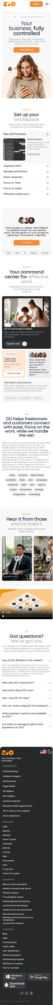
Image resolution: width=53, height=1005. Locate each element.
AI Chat (6, 852)
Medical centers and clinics (17, 888)
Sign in (36, 4)
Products (8, 822)
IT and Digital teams (13, 897)
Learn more (33, 154)
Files (5, 865)
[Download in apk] (14, 985)
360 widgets (9, 796)
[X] (26, 993)
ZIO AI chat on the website (16, 811)
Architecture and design (15, 905)
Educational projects (13, 914)
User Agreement (11, 951)
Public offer (9, 947)
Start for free (14, 373)
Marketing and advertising (16, 901)
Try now (26, 243)
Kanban (6, 835)
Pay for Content (11, 968)
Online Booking (10, 771)
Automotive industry (13, 923)
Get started (26, 50)
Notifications (9, 781)
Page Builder (9, 786)
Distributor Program (13, 964)
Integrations (10, 766)
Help (5, 938)
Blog (5, 934)
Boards (6, 848)
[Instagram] (31, 993)
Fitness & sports (11, 893)
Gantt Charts (9, 839)
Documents (8, 861)
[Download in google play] (38, 977)
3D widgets (8, 791)
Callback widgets (12, 776)
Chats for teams (11, 873)
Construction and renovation (17, 910)
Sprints (6, 831)
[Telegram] (22, 993)
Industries (8, 880)
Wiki (5, 856)
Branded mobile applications (17, 806)
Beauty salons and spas (15, 884)
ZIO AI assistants (11, 816)
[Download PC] (14, 977)
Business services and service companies (18, 919)
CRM (5, 827)
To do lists (8, 869)
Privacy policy (10, 942)
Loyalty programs (12, 801)
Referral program (12, 955)
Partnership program (13, 959)
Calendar (7, 844)
